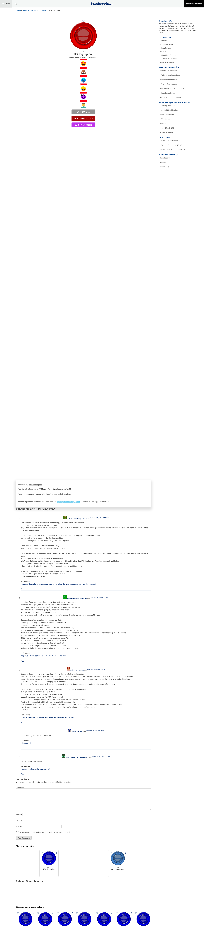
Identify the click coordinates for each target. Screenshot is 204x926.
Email (19, 821)
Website (19, 827)
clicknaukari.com (77, 731)
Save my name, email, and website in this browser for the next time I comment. (49, 832)
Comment (20, 787)
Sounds (26, 10)
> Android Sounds (167, 44)
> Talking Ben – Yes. (168, 106)
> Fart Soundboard (167, 93)
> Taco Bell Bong (166, 132)
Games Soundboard (39, 10)
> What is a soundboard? (170, 141)
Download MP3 (84, 118)
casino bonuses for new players (77, 598)
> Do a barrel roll (167, 115)
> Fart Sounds (165, 48)
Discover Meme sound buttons (30, 907)
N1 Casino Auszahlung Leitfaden (77, 519)
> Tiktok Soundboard (168, 84)
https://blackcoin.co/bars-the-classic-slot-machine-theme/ (44, 656)
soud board (164, 167)
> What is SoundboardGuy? (171, 145)
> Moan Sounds (166, 41)
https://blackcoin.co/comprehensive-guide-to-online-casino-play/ (47, 717)
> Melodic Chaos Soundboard (172, 88)
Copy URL (84, 112)
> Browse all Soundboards (170, 97)
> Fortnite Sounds (167, 62)
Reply (23, 589)
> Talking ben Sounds (168, 59)
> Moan (163, 123)
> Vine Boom (165, 119)
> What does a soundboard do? (173, 150)
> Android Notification (169, 110)
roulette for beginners (77, 670)
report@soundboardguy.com (68, 502)
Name (19, 815)
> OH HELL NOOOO (168, 128)
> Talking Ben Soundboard (170, 75)
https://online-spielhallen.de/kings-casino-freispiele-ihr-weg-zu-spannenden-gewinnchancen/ (58, 584)
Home (18, 10)
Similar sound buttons (26, 846)
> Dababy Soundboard (169, 79)
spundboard (165, 158)
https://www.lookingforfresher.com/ (77, 757)
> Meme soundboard (168, 71)
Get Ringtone (84, 125)
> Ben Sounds (165, 51)
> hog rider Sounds (168, 55)
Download (49, 873)
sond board (164, 162)
